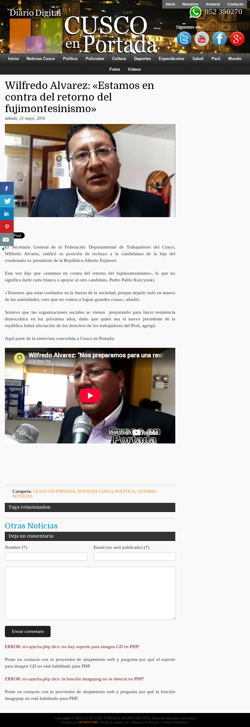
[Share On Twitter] (7, 201)
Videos (134, 69)
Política (70, 58)
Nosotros (190, 4)
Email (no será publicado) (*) (121, 547)
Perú (216, 58)
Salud (197, 58)
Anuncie (213, 4)
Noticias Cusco (41, 58)
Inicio (170, 4)
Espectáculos (171, 58)
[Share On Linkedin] (7, 214)
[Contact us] (7, 239)
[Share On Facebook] (7, 188)
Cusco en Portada (54, 491)
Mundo (234, 58)
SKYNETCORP (88, 722)
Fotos (114, 69)
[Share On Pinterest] (7, 226)
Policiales (95, 58)
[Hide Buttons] (3, 250)
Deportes (142, 58)
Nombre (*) (16, 547)
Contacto (235, 4)
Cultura (119, 58)
